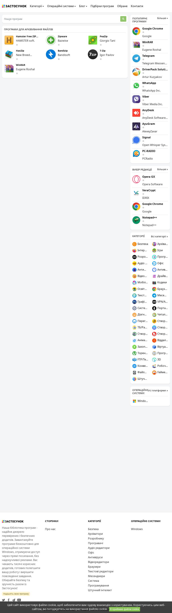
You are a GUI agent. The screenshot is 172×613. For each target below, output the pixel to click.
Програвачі (162, 256)
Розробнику (142, 256)
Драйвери (162, 276)
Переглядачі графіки (142, 321)
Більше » (162, 18)
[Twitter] (3, 599)
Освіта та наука (142, 289)
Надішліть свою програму (16, 593)
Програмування (162, 353)
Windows (142, 401)
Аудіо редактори (142, 263)
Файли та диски (142, 372)
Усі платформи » (158, 390)
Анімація (142, 340)
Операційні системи (60, 6)
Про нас (50, 529)
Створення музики (162, 321)
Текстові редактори (142, 295)
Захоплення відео (142, 346)
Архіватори (162, 244)
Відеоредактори (142, 276)
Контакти (137, 6)
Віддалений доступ (162, 340)
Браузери (162, 289)
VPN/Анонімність (162, 301)
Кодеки (162, 282)
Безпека (142, 244)
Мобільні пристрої (142, 282)
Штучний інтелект (142, 379)
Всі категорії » (159, 236)
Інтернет (142, 250)
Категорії (36, 6)
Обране (122, 6)
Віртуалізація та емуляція (162, 346)
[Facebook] (8, 599)
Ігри (160, 250)
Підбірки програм (102, 6)
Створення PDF (162, 334)
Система (142, 308)
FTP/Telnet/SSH (142, 359)
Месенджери (162, 295)
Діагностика (142, 314)
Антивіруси (162, 269)
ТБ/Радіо (142, 327)
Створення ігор (142, 334)
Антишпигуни (142, 269)
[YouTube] (18, 599)
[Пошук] (123, 19)
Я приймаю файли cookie (124, 609)
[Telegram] (13, 599)
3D (159, 359)
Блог (82, 6)
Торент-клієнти (142, 353)
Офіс (160, 263)
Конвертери (142, 366)
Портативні (162, 308)
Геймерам (162, 372)
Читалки (162, 314)
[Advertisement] (150, 459)
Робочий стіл (162, 366)
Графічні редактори (142, 301)
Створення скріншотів (162, 327)
